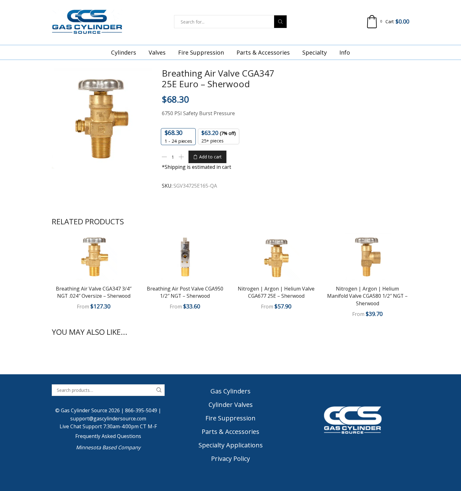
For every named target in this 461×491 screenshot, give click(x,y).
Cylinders (123, 52)
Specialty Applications (231, 445)
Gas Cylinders (230, 391)
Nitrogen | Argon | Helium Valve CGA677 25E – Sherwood (276, 292)
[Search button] (280, 21)
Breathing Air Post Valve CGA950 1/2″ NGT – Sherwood (185, 292)
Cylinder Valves (231, 404)
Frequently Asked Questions (108, 436)
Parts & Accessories (263, 52)
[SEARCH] (159, 390)
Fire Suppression (201, 52)
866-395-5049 (141, 410)
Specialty (314, 52)
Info (344, 52)
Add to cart (210, 157)
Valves (157, 52)
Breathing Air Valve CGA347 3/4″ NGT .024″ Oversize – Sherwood (93, 292)
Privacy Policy (230, 458)
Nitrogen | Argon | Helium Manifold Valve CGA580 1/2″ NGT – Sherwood (367, 296)
